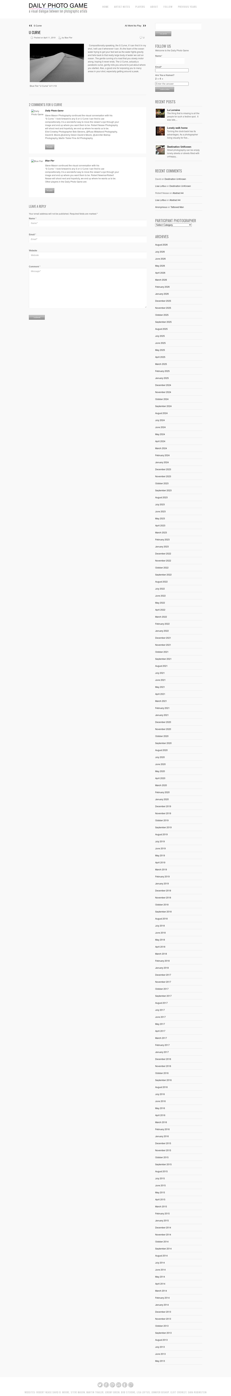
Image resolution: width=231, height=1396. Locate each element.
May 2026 (160, 265)
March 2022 (161, 616)
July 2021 (160, 672)
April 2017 (160, 1030)
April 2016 (160, 1115)
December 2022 (163, 553)
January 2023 (162, 546)
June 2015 (160, 1185)
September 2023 (163, 490)
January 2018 (162, 967)
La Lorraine (173, 110)
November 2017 (163, 981)
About (154, 6)
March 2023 (161, 532)
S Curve (37, 25)
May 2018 (160, 939)
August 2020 (161, 750)
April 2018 (160, 946)
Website (33, 250)
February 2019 (162, 876)
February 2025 (162, 370)
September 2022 (163, 574)
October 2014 (162, 1241)
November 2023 (163, 476)
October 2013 (162, 1325)
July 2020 (160, 757)
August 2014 (161, 1255)
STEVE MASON (78, 1392)
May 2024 (160, 434)
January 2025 (162, 377)
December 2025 (163, 300)
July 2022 (160, 588)
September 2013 (163, 1332)
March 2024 (161, 448)
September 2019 (163, 827)
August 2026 (161, 244)
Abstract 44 (178, 192)
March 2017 (161, 1037)
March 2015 (161, 1206)
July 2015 (160, 1178)
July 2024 (160, 420)
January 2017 (162, 1051)
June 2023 (160, 511)
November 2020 (163, 728)
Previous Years (187, 6)
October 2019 (162, 820)
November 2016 (163, 1065)
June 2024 (160, 427)
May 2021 (160, 686)
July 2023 (160, 504)
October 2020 (162, 736)
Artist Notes (122, 6)
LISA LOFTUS (143, 1392)
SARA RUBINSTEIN (197, 1392)
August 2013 (161, 1339)
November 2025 (163, 307)
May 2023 (160, 518)
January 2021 (162, 714)
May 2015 (160, 1192)
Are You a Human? (164, 76)
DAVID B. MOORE (61, 1392)
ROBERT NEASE (44, 1392)
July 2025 (160, 335)
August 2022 (161, 581)
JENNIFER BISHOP (160, 1392)
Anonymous (161, 206)
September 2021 (163, 658)
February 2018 (162, 960)
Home (105, 6)
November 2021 (163, 644)
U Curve (35, 32)
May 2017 (160, 1023)
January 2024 (162, 462)
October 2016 (162, 1072)
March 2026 (161, 279)
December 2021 (163, 637)
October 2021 (162, 651)
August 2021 (161, 665)
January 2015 (162, 1220)
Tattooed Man (177, 206)
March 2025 (161, 363)
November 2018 (163, 897)
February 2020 (162, 792)
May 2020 (160, 771)
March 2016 (161, 1122)
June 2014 (160, 1269)
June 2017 (160, 1016)
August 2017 (161, 1002)
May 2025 (160, 349)
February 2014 (162, 1297)
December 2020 (163, 721)
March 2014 (161, 1290)
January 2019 (162, 883)
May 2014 (160, 1276)
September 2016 (163, 1080)
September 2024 (163, 406)
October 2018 (162, 904)
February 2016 (162, 1129)
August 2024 (161, 413)
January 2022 (162, 630)
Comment (34, 266)
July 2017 (160, 1009)
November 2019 (163, 813)
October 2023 (162, 483)
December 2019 (163, 806)
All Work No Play (134, 25)
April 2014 (160, 1283)
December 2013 (163, 1311)
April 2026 (160, 272)
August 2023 (161, 497)
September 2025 (163, 321)
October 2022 (162, 567)
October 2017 (162, 988)
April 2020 (160, 778)
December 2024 (163, 384)
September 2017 (163, 995)
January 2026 (162, 293)
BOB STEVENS (128, 1392)
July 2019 (160, 841)
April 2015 (160, 1199)
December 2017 (163, 974)
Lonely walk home (177, 127)
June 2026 (160, 258)
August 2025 (161, 328)
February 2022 (162, 623)
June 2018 (160, 932)
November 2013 (163, 1318)
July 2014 (160, 1262)
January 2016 (162, 1136)
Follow (168, 6)
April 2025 (160, 356)
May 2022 (160, 602)
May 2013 (160, 1360)
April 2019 (160, 862)
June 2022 (160, 595)
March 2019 (161, 869)
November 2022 (163, 560)
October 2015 (162, 1157)
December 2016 (163, 1058)
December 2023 (163, 469)
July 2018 (160, 925)
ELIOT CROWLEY (178, 1392)
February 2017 (162, 1044)
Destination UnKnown (179, 146)
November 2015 (163, 1150)
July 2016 (160, 1094)
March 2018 (161, 953)
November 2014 (163, 1234)
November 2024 (163, 392)
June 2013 (160, 1353)
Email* (158, 66)
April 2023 (160, 525)
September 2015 (163, 1164)
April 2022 (160, 609)
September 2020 (163, 743)
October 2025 (162, 314)
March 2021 (161, 700)
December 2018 (163, 890)
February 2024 (162, 455)
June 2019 (160, 848)
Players (140, 6)
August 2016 (161, 1087)
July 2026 (160, 251)
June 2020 (160, 764)
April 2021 (160, 693)
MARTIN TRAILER (95, 1392)
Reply (50, 147)
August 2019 (161, 834)
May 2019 (160, 855)
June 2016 (160, 1101)
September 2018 (163, 911)
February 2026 (162, 286)
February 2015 (162, 1213)
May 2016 (160, 1108)
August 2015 (161, 1171)
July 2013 (160, 1346)
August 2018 (161, 918)
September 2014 (163, 1248)
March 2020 (161, 785)
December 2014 (163, 1227)
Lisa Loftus (160, 185)
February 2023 (162, 539)
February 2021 (162, 707)
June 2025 (160, 342)
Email (32, 234)
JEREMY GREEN (112, 1392)
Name (32, 218)
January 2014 (162, 1304)
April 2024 (160, 441)
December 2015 (163, 1143)
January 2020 (162, 799)
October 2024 (162, 399)
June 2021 (160, 679)
